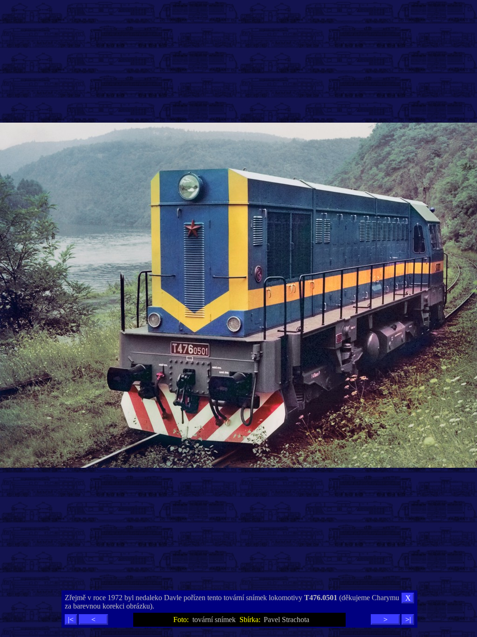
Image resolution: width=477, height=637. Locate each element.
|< (71, 619)
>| (408, 619)
